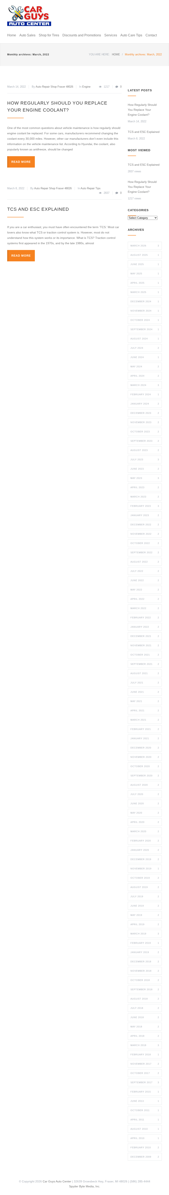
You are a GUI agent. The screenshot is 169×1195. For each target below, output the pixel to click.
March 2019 (144, 933)
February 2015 (144, 1091)
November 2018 (144, 971)
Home (11, 35)
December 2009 (144, 1157)
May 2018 (144, 1026)
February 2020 (144, 840)
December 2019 (144, 859)
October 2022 (144, 543)
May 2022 (144, 589)
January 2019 (144, 952)
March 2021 (144, 720)
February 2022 (144, 617)
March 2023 (144, 496)
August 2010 (144, 1129)
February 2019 (144, 943)
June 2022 (144, 580)
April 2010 (144, 1138)
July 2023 (144, 459)
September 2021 (144, 664)
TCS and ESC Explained (38, 209)
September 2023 (144, 441)
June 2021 (144, 692)
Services (110, 35)
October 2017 (144, 1073)
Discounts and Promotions (81, 35)
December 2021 (144, 636)
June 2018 (144, 1017)
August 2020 (144, 785)
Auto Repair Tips (91, 188)
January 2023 (144, 515)
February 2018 (144, 1054)
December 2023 (144, 413)
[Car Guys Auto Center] (29, 15)
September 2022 (144, 552)
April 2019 (144, 924)
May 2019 (144, 915)
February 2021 (144, 729)
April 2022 (144, 599)
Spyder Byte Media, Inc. (84, 1186)
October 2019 (144, 878)
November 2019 (144, 868)
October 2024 (144, 320)
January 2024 (144, 403)
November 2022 (144, 534)
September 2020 (144, 775)
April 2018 (144, 1036)
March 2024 (144, 385)
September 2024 (144, 329)
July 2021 (144, 682)
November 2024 (144, 310)
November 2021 (144, 645)
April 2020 (144, 822)
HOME (116, 54)
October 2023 (144, 431)
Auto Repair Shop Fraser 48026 (54, 86)
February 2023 (144, 506)
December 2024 (144, 301)
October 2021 (144, 654)
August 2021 (144, 673)
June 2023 (144, 469)
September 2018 (144, 989)
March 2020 (144, 831)
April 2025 (144, 283)
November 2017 (144, 1064)
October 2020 (144, 766)
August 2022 (144, 562)
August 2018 (144, 998)
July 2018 (144, 1008)
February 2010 (144, 1147)
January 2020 (144, 850)
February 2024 (144, 394)
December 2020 (144, 747)
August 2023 (144, 450)
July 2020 (144, 794)
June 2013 (144, 1101)
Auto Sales (27, 35)
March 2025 (144, 292)
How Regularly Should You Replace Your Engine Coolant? (142, 109)
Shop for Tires (49, 35)
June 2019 (144, 906)
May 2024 (144, 366)
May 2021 (144, 701)
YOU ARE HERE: (99, 54)
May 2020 (144, 813)
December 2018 (144, 961)
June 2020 (144, 803)
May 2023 (144, 478)
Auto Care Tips (131, 35)
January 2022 (144, 627)
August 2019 (144, 887)
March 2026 (144, 245)
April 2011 (144, 1119)
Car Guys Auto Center (57, 1181)
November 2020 (144, 757)
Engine (86, 86)
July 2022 (144, 571)
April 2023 (144, 487)
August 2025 (144, 255)
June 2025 (144, 264)
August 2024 (144, 338)
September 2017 (144, 1082)
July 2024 (144, 348)
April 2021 (144, 710)
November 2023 (144, 422)
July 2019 (144, 896)
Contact (151, 35)
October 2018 (144, 980)
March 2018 (144, 1045)
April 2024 (144, 376)
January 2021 (144, 738)
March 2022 (144, 608)
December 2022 (144, 524)
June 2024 (144, 357)
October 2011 (144, 1110)
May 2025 (144, 273)
